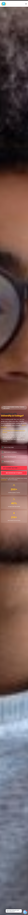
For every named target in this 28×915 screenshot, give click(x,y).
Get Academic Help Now (10, 468)
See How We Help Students (14, 473)
